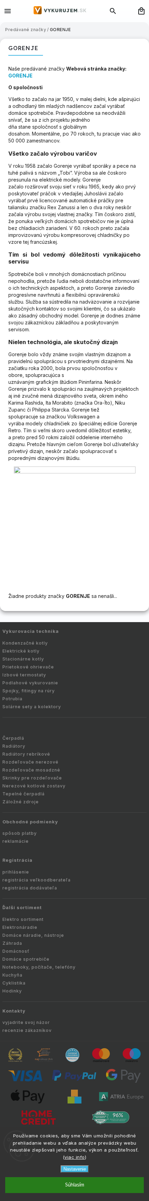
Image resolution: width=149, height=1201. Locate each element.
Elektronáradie (19, 927)
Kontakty (14, 1011)
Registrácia (17, 860)
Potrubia (12, 698)
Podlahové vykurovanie (30, 682)
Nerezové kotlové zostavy (33, 785)
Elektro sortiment (23, 919)
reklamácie (15, 841)
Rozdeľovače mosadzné (31, 770)
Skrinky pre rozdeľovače (32, 777)
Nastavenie (74, 1169)
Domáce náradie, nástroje (33, 935)
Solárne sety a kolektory (31, 706)
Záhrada (12, 943)
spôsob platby (19, 833)
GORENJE (20, 75)
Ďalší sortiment (22, 907)
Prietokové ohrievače (28, 666)
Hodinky (12, 991)
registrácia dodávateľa (29, 887)
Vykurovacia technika (30, 631)
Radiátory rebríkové (26, 754)
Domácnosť (15, 951)
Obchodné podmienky (30, 821)
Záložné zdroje (20, 801)
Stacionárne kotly (23, 659)
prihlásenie (15, 872)
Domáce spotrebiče (26, 959)
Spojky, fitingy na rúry (28, 690)
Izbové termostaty (24, 674)
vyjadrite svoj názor (26, 1022)
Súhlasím (74, 1185)
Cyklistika (14, 983)
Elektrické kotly (21, 651)
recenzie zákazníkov (27, 1030)
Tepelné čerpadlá (23, 793)
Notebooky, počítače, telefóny (39, 967)
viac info (74, 1157)
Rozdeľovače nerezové (30, 762)
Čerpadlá (13, 738)
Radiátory (13, 746)
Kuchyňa (12, 975)
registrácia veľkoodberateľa (36, 880)
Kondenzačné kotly (25, 643)
